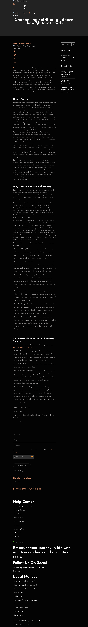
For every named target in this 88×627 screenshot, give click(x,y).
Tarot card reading (19, 68)
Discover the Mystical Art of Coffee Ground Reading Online (67, 73)
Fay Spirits (30, 621)
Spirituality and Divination (22, 44)
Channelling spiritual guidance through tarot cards (67, 89)
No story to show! (22, 478)
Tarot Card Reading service (22, 347)
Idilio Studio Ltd (27, 624)
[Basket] (24, 8)
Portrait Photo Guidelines (27, 489)
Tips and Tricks (68, 60)
